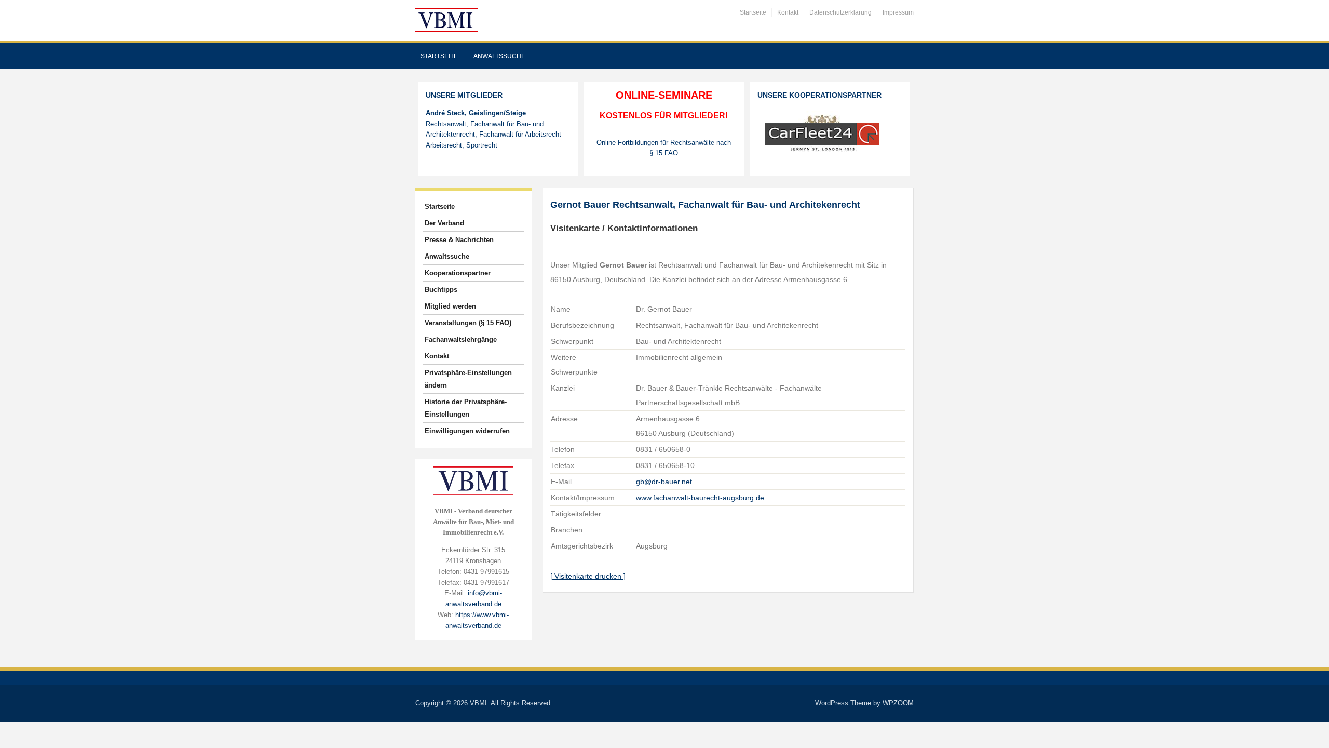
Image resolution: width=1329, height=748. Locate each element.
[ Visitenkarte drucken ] (588, 576)
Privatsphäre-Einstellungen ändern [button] (468, 379)
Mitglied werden (450, 306)
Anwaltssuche (499, 56)
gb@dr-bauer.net (664, 481)
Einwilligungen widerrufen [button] (467, 431)
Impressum (898, 12)
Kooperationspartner (458, 273)
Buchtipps (441, 289)
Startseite (753, 12)
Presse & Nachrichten (459, 240)
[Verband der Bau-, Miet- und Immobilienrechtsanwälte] (446, 19)
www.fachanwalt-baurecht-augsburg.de (700, 497)
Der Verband (444, 223)
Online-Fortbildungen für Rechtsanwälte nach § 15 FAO (663, 148)
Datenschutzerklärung (840, 12)
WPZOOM (898, 703)
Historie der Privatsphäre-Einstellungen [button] (466, 408)
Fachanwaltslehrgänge (461, 339)
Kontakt (787, 12)
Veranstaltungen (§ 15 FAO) (468, 323)
